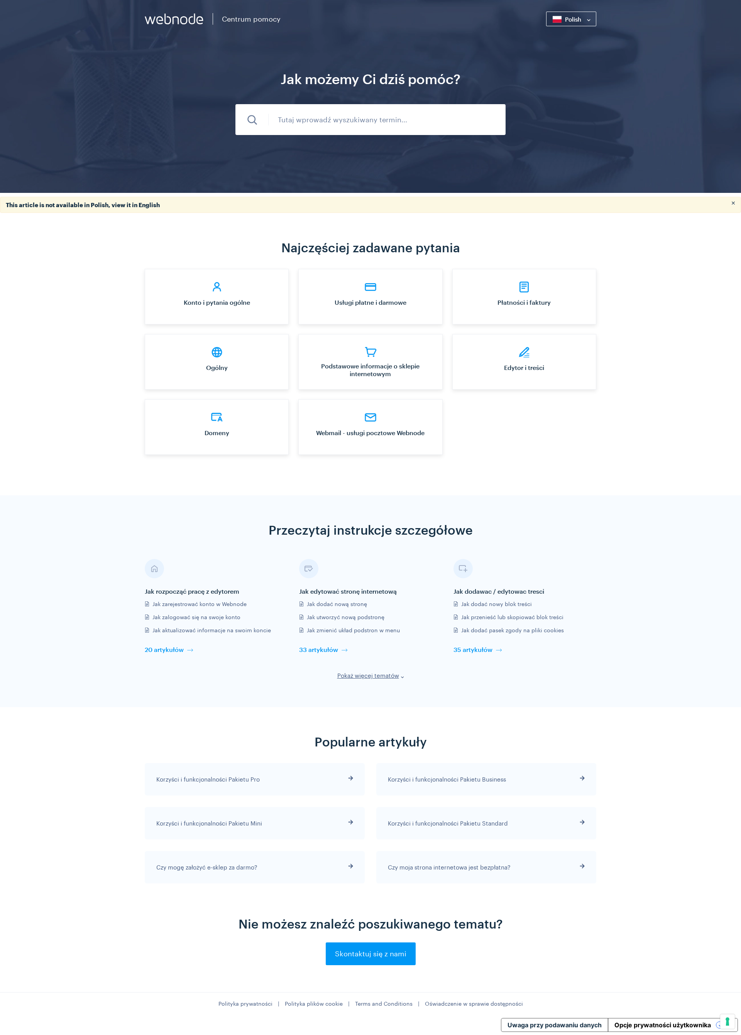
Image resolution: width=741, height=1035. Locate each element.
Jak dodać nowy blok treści (496, 604)
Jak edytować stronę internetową (348, 591)
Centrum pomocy (251, 18)
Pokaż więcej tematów (368, 675)
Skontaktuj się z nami (370, 953)
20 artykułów (164, 649)
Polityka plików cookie (314, 1003)
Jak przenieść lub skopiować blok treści (512, 617)
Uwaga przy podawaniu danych (555, 1025)
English (149, 204)
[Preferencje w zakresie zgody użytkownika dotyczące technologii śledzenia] (727, 1021)
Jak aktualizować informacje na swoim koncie (211, 630)
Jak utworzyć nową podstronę (345, 617)
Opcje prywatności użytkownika (662, 1025)
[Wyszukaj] (252, 119)
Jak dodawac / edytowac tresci (498, 591)
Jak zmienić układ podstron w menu (353, 630)
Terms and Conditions (384, 1003)
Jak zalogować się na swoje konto (196, 617)
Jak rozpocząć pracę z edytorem (192, 591)
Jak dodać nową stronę (337, 604)
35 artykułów (472, 649)
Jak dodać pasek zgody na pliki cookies (512, 630)
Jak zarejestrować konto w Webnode (199, 604)
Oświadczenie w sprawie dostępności (474, 1003)
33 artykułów (318, 649)
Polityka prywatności (245, 1003)
